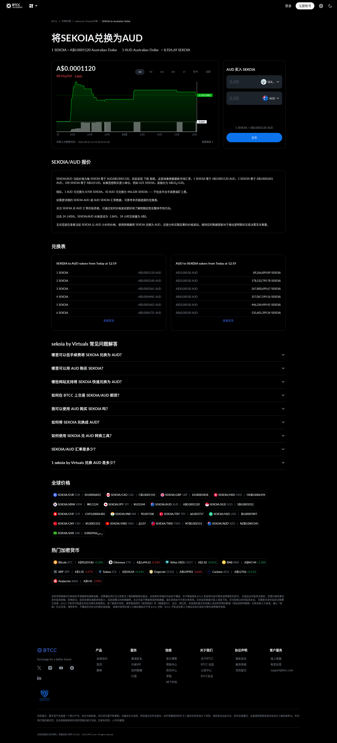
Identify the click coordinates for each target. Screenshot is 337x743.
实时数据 (136, 670)
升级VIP (136, 664)
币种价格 (66, 21)
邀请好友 (136, 658)
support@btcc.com (281, 670)
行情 (134, 676)
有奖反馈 (275, 664)
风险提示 (241, 670)
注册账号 (305, 6)
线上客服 (275, 658)
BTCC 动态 (207, 664)
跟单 (99, 670)
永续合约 (102, 658)
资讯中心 (171, 670)
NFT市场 (171, 682)
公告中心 (206, 670)
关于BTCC (207, 658)
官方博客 (171, 658)
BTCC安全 (207, 676)
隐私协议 (241, 658)
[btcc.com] (14, 6)
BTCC (54, 21)
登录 (288, 6)
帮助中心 (171, 664)
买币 (254, 137)
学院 (169, 676)
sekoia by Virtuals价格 (86, 21)
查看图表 (206, 141)
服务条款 (241, 664)
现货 (99, 664)
